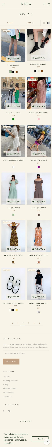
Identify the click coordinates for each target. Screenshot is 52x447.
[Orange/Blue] (39, 262)
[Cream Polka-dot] (39, 312)
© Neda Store (26, 421)
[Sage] (10, 72)
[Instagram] (9, 410)
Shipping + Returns (10, 380)
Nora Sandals (13, 65)
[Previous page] (12, 323)
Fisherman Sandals (38, 64)
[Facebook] (4, 410)
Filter (10, 23)
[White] (13, 167)
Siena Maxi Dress (13, 113)
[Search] (44, 4)
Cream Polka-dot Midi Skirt (38, 304)
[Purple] (39, 167)
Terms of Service (9, 388)
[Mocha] (39, 215)
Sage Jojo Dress (13, 208)
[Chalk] (39, 71)
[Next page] (39, 323)
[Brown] (17, 72)
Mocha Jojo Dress (38, 208)
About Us (6, 376)
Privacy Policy (8, 392)
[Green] (13, 119)
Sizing (5, 384)
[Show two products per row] (48, 23)
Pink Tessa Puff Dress (38, 113)
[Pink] (39, 119)
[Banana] (17, 310)
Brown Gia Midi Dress (13, 256)
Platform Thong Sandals (13, 303)
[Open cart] (49, 4)
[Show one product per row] (44, 23)
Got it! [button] (40, 439)
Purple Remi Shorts (38, 160)
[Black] (13, 72)
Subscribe (11, 361)
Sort (29, 23)
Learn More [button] (9, 443)
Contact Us (7, 396)
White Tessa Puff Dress (13, 160)
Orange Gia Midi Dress (38, 256)
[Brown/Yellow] (13, 262)
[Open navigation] (3, 4)
